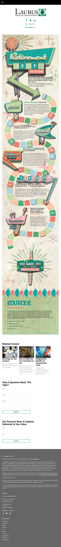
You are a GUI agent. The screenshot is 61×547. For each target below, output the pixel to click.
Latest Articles (5, 535)
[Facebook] (3, 514)
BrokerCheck (36, 459)
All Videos (4, 537)
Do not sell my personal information (49, 474)
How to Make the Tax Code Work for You (26, 361)
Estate (3, 525)
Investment (5, 523)
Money (4, 531)
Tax (3, 529)
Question (4, 401)
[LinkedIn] (10, 514)
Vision (31, 27)
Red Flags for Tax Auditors (9, 360)
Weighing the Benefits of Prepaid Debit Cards (41, 362)
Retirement (5, 521)
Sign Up (16, 441)
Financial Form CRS (8, 456)
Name (3, 389)
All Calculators (5, 539)
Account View (31, 24)
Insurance (4, 527)
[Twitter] (7, 514)
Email (3, 395)
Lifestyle (4, 533)
